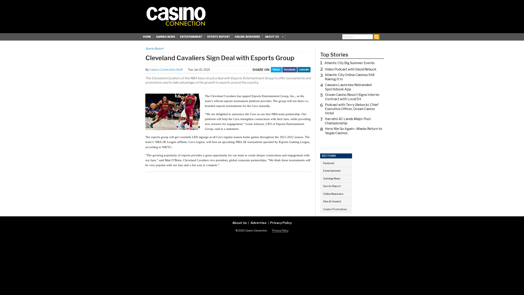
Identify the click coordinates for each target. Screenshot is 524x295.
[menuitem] (147, 37)
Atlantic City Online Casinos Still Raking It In (349, 77)
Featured (328, 163)
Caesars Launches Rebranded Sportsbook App (348, 87)
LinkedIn (304, 69)
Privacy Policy (281, 223)
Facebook (289, 69)
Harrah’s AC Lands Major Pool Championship (347, 121)
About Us (272, 37)
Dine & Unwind (332, 201)
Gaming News (165, 37)
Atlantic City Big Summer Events (349, 63)
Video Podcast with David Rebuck (350, 69)
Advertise (259, 223)
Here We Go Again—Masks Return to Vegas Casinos (353, 131)
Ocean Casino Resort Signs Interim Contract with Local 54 (352, 97)
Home (147, 37)
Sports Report (218, 37)
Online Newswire (247, 37)
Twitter (276, 69)
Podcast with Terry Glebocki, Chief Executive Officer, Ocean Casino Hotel (351, 109)
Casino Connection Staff (166, 69)
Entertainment (191, 37)
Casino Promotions (335, 209)
